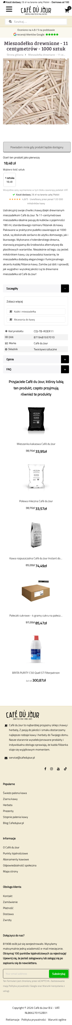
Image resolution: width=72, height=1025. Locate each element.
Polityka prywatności (19, 986)
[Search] (10, 21)
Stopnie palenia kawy (15, 817)
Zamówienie (10, 902)
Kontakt (7, 896)
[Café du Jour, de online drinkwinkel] (36, 10)
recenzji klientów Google (31, 34)
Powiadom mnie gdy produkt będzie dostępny (36, 147)
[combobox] (36, 21)
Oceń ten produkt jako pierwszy (21, 157)
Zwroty (7, 920)
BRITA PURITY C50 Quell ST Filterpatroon (36, 673)
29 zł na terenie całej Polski (37, 194)
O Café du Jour (11, 847)
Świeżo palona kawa (15, 793)
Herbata (7, 805)
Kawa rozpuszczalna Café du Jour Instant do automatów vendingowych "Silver (36, 558)
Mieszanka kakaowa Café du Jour (36, 444)
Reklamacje (12, 1019)
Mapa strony (10, 871)
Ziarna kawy (10, 799)
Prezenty (8, 811)
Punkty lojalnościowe (15, 853)
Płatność (8, 908)
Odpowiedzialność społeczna (19, 865)
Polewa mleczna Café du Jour (36, 501)
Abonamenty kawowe (16, 859)
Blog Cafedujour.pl (13, 823)
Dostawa (8, 914)
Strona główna (15, 55)
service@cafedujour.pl (22, 757)
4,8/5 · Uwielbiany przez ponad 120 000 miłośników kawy (36, 201)
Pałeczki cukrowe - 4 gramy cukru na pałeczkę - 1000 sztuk (36, 615)
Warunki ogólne (57, 1019)
